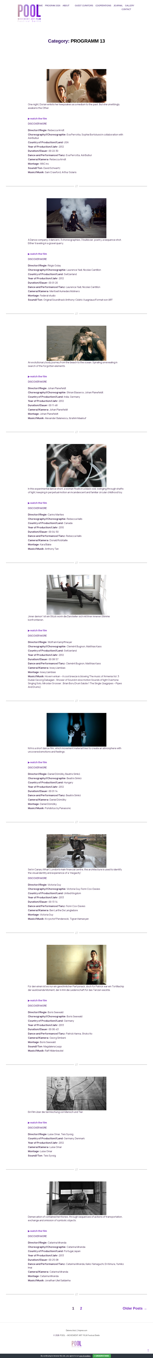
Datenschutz (71, 1330)
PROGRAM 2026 (52, 5)
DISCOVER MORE (37, 123)
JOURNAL (118, 5)
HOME (40, 5)
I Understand (101, 1356)
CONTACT (126, 9)
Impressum (82, 1330)
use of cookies (84, 1356)
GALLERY (129, 5)
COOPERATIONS (103, 5)
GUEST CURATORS (84, 5)
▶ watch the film (37, 118)
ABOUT (66, 5)
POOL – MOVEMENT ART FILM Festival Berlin (80, 1335)
